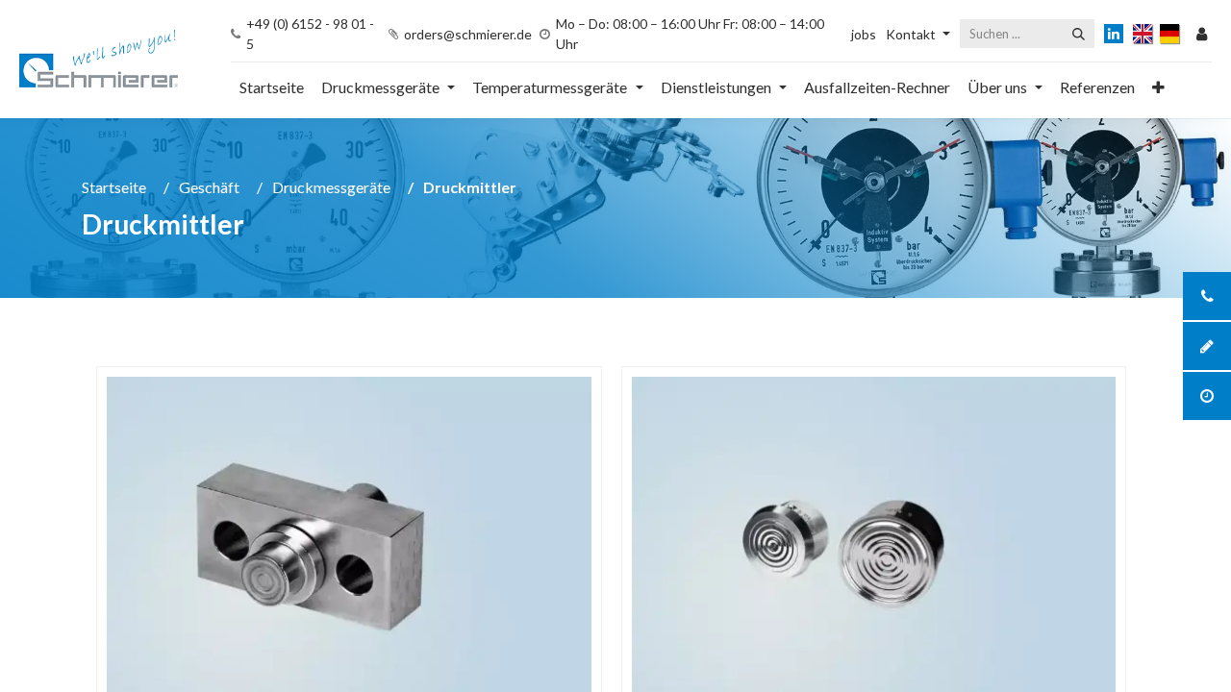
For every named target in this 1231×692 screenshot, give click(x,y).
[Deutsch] (1171, 33)
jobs (863, 34)
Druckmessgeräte (331, 187)
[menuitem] (272, 87)
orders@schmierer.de (468, 34)
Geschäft (209, 187)
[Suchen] (1078, 33)
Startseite (114, 187)
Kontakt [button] (911, 34)
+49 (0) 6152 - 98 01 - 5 (310, 33)
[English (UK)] (1144, 33)
